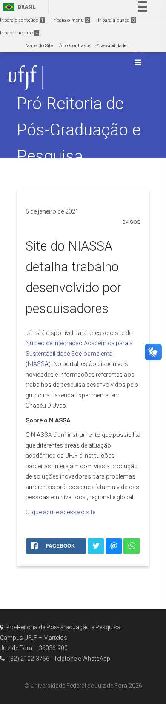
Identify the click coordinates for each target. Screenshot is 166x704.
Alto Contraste (74, 45)
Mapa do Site (39, 45)
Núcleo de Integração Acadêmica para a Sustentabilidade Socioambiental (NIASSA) (79, 353)
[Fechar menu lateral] (138, 62)
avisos (131, 221)
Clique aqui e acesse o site (60, 512)
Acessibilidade (111, 45)
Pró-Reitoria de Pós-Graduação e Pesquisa (78, 130)
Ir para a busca (116, 20)
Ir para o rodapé (19, 33)
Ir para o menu (70, 20)
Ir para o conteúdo (21, 20)
